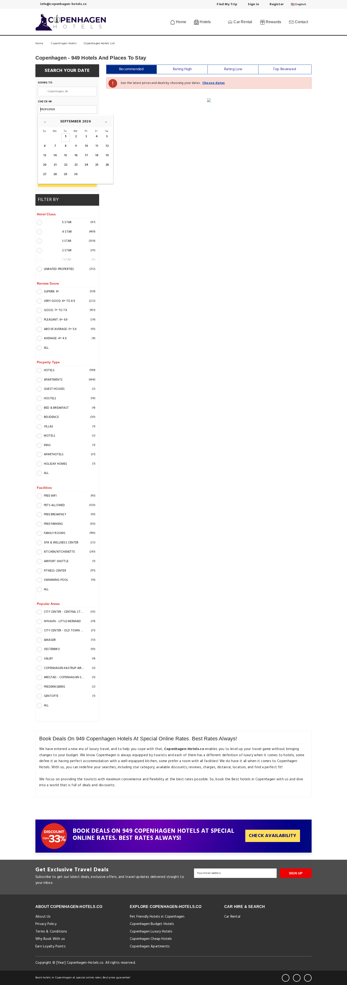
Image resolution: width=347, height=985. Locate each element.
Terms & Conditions (51, 931)
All (46, 347)
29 (65, 174)
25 (96, 164)
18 (96, 155)
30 (76, 174)
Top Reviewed (284, 69)
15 (65, 155)
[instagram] (308, 978)
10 (86, 145)
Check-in (45, 102)
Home (180, 22)
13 (44, 155)
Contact (301, 22)
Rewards (273, 22)
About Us (43, 917)
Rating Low (233, 69)
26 (107, 164)
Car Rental (242, 22)
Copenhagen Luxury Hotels (151, 931)
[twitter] (296, 978)
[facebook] (285, 978)
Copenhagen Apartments (150, 946)
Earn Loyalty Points (50, 946)
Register (276, 4)
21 (55, 164)
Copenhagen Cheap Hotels (151, 939)
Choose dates (213, 83)
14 (55, 155)
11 (96, 145)
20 (45, 164)
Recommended (131, 69)
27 (45, 174)
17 (86, 155)
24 (86, 164)
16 (75, 155)
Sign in (253, 4)
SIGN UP (295, 873)
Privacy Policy (45, 924)
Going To (45, 83)
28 (55, 174)
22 (65, 164)
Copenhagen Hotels (63, 43)
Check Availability (272, 836)
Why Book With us (50, 939)
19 (107, 155)
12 (107, 145)
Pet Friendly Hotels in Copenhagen (157, 917)
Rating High (182, 69)
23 (76, 164)
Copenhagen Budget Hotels (152, 924)
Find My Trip (226, 4)
